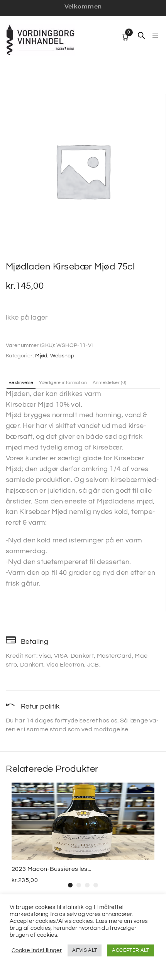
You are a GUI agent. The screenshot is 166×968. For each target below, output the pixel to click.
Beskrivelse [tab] (21, 382)
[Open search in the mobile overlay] (141, 35)
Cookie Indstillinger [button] (37, 950)
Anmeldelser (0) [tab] (110, 382)
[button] (155, 36)
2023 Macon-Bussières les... (51, 869)
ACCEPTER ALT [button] (130, 950)
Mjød (41, 356)
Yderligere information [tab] (63, 382)
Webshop (62, 356)
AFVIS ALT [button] (84, 950)
